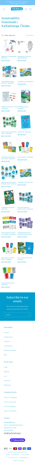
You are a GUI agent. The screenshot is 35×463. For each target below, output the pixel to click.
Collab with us (8, 337)
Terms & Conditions (10, 397)
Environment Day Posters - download (25, 258)
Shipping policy (24, 457)
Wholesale (7, 385)
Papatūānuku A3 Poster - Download (8, 208)
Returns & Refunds (10, 411)
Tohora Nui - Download (24, 132)
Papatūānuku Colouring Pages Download (24, 57)
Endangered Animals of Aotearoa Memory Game (25, 233)
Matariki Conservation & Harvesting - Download (8, 157)
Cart (5, 376)
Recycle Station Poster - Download (8, 283)
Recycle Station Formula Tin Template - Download (8, 233)
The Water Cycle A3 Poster (25, 182)
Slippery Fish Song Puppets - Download (9, 57)
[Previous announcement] (3, 2)
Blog (5, 355)
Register (7, 371)
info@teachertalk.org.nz (12, 433)
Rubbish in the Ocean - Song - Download (9, 107)
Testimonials (8, 346)
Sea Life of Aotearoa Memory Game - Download (25, 208)
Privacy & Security (10, 402)
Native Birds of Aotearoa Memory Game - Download (9, 183)
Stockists (7, 341)
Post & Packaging (10, 406)
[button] (4, 9)
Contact (6, 332)
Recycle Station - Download (25, 157)
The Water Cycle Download (25, 81)
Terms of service (13, 457)
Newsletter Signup (10, 350)
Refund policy (16, 454)
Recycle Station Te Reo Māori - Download (7, 258)
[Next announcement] (31, 2)
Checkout (7, 380)
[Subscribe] (29, 314)
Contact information (18, 460)
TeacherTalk (16, 452)
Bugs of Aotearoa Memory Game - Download (9, 132)
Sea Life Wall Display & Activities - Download (7, 82)
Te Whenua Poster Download (23, 107)
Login (5, 367)
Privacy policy (25, 454)
